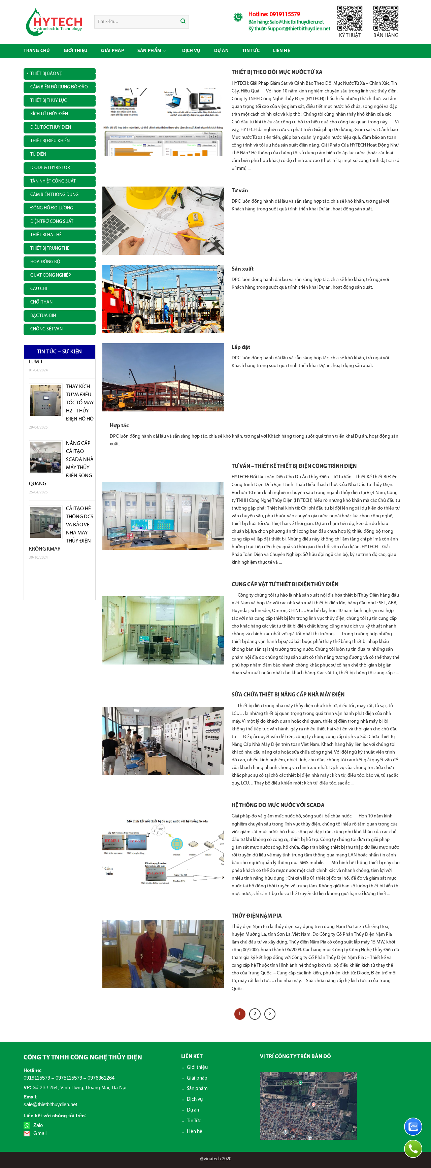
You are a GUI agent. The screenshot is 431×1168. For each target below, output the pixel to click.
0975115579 (69, 1078)
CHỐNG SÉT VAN (46, 329)
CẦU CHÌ (38, 288)
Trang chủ (37, 50)
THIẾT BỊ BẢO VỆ (46, 73)
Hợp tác (119, 426)
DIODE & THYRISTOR (50, 167)
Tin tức (251, 50)
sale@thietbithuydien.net (50, 1104)
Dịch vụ (191, 50)
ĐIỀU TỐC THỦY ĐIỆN (50, 127)
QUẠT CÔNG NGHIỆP (50, 275)
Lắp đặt (241, 347)
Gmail (39, 1133)
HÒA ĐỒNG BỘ (45, 262)
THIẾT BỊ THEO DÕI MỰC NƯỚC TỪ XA (277, 72)
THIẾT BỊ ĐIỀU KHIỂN (50, 141)
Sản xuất (243, 269)
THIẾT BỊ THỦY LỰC (48, 100)
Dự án (193, 1110)
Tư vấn (240, 191)
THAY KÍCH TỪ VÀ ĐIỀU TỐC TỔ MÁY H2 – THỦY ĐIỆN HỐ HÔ (80, 380)
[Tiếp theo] (270, 1014)
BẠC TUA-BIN (43, 315)
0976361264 (101, 1078)
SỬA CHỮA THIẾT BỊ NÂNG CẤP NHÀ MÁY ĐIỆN (288, 695)
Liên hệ (281, 50)
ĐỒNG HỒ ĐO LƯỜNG (51, 208)
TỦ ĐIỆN (38, 154)
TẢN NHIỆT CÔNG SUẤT (53, 181)
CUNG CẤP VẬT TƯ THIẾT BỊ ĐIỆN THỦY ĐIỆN (285, 585)
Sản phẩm (149, 50)
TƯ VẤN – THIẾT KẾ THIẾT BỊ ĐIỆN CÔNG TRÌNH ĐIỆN (294, 466)
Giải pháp (112, 50)
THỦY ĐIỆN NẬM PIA (257, 916)
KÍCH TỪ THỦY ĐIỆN (49, 114)
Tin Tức (194, 1121)
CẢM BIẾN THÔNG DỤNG (54, 194)
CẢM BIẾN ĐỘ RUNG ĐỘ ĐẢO (59, 87)
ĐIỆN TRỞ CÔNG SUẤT (51, 221)
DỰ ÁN (221, 50)
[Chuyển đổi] (97, 72)
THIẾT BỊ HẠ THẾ (46, 235)
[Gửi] (183, 21)
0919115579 (37, 1078)
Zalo (37, 1125)
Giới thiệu (76, 50)
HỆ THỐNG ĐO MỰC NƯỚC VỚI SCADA (278, 805)
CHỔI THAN (41, 302)
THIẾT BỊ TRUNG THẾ (49, 248)
